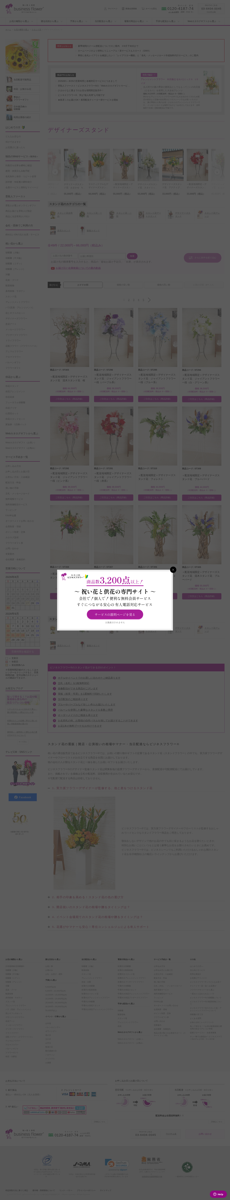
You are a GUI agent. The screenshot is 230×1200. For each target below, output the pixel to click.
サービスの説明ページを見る (115, 614)
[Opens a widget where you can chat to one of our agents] (218, 1194)
